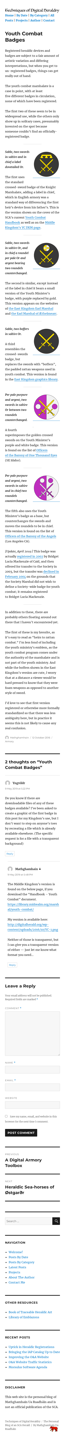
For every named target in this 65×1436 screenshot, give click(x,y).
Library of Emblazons (24, 1317)
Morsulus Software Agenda (28, 1367)
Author (35, 20)
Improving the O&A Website (29, 1357)
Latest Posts (17, 1267)
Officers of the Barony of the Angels (30, 536)
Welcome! (16, 1252)
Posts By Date (18, 1257)
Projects (22, 20)
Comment (13, 1008)
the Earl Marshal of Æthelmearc (34, 313)
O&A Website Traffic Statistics (30, 1362)
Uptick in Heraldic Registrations (31, 1347)
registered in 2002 (30, 556)
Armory (9, 741)
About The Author (21, 1277)
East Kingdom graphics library (36, 379)
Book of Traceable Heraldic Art (30, 1312)
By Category (39, 15)
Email (10, 1080)
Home (9, 15)
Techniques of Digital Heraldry (22, 1421)
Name (10, 1062)
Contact (49, 20)
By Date (21, 15)
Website (11, 1098)
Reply (9, 853)
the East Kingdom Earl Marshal (31, 308)
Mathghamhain (19, 737)
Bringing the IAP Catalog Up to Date (34, 1352)
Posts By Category (21, 1262)
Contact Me (17, 1282)
